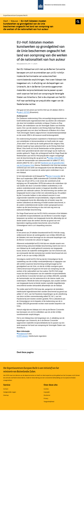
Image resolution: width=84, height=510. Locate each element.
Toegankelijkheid (49, 402)
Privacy (46, 398)
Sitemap (6, 395)
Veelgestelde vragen (9, 392)
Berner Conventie (53, 176)
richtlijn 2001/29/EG (55, 158)
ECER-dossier (22, 336)
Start (5, 21)
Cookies (46, 389)
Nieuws (14, 21)
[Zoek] (78, 21)
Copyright (47, 392)
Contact (5, 389)
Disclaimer (47, 395)
